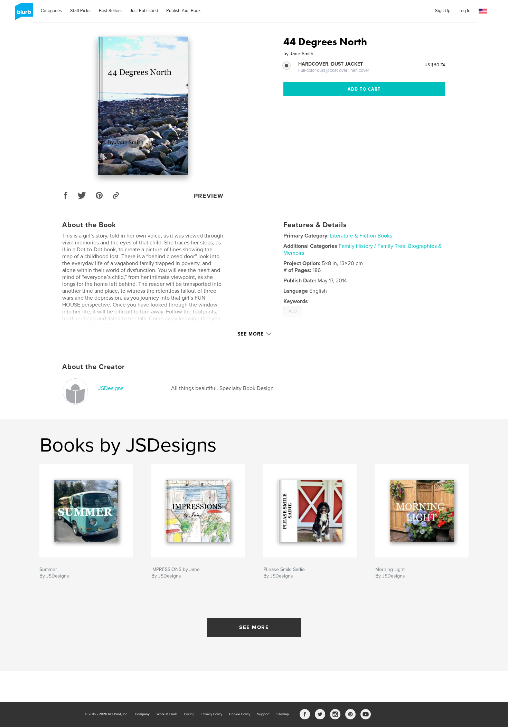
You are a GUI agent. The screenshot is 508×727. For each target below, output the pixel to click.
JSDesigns (110, 388)
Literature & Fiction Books (361, 235)
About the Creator (93, 367)
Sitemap (282, 714)
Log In (464, 10)
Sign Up (442, 10)
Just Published (144, 10)
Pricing (189, 714)
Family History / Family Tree (372, 246)
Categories (51, 10)
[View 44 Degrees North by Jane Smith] (143, 106)
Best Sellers (110, 10)
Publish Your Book (183, 10)
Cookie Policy (239, 714)
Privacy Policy (211, 714)
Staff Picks (80, 10)
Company (142, 714)
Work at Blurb (167, 714)
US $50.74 (434, 64)
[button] (483, 11)
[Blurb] (22, 14)
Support (263, 714)
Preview (209, 196)
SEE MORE (254, 627)
